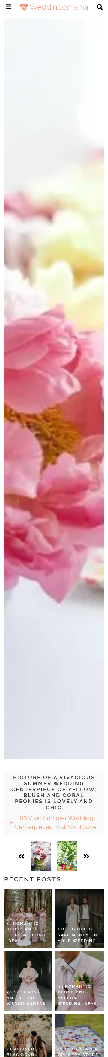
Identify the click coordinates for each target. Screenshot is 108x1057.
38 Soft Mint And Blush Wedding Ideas (26, 998)
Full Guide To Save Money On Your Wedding (78, 935)
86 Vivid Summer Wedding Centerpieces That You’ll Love (56, 822)
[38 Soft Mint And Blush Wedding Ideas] (28, 981)
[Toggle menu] (8, 7)
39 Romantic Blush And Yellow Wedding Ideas (77, 995)
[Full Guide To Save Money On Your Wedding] (80, 918)
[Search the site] (100, 8)
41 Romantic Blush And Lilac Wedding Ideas (26, 932)
